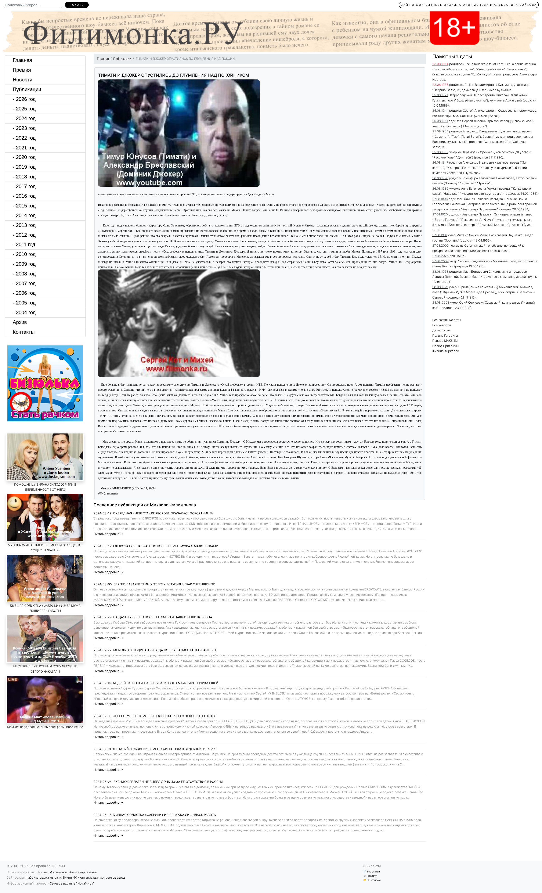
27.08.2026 (440, 256)
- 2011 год (24, 244)
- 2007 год (24, 283)
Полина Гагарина (445, 335)
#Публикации (108, 493)
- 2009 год (24, 264)
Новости (22, 79)
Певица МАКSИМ (445, 340)
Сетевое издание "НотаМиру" (72, 883)
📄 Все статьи (371, 871)
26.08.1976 (440, 178)
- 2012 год (24, 235)
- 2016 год (24, 196)
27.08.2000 (440, 245)
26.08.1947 (440, 162)
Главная (22, 60)
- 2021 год (24, 147)
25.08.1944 (440, 110)
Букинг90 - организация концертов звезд (94, 877)
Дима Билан (441, 330)
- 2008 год (24, 273)
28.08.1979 (440, 287)
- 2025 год (24, 108)
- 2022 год (24, 138)
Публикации (27, 89)
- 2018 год (24, 176)
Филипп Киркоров (445, 351)
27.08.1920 (440, 214)
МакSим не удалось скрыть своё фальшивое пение (45, 727)
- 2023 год (24, 128)
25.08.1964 (440, 131)
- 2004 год (24, 312)
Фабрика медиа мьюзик (43, 877)
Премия (22, 70)
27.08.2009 (440, 261)
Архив (20, 322)
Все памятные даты (446, 320)
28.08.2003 (440, 302)
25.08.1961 (440, 121)
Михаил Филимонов (53, 872)
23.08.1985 (440, 84)
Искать (77, 4)
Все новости (441, 325)
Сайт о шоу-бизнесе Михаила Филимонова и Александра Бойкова (469, 4)
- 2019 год (24, 167)
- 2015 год (24, 205)
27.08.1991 (439, 235)
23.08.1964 (440, 64)
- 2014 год (24, 215)
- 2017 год (24, 186)
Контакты (24, 332)
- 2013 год (24, 225)
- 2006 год (24, 293)
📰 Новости (370, 875)
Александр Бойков (83, 872)
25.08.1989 (440, 152)
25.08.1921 (440, 95)
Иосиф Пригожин (445, 346)
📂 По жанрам (372, 880)
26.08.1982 (440, 188)
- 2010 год (24, 254)
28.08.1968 (440, 271)
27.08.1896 (440, 199)
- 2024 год (24, 118)
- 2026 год (24, 99)
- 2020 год (24, 157)
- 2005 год (24, 303)
